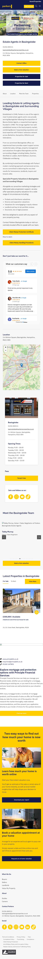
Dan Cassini (7, 532)
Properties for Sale (21, 76)
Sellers (4, 882)
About (5, 94)
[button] (21, 365)
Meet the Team (23, 94)
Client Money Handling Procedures (22, 243)
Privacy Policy (21, 937)
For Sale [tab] (5, 581)
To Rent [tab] (13, 581)
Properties (35, 94)
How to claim (7, 237)
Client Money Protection (10, 942)
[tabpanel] (21, 610)
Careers (5, 901)
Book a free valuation (21, 70)
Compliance (30, 939)
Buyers (4, 879)
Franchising (20, 939)
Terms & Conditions (8, 937)
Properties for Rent (21, 83)
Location (13, 94)
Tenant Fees (21, 478)
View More (32, 581)
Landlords (5, 885)
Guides (4, 898)
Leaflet (38, 389)
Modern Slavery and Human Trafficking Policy (17, 946)
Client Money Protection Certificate (21, 232)
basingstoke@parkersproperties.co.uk (15, 50)
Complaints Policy (8, 939)
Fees (29, 937)
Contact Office (21, 63)
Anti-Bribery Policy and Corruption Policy (15, 944)
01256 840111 (8, 47)
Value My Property (8, 888)
